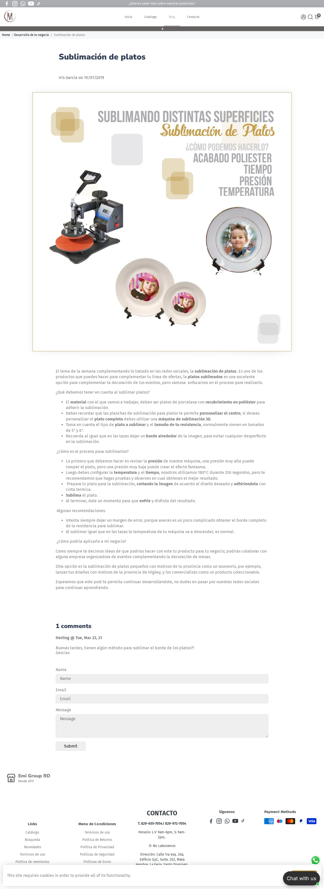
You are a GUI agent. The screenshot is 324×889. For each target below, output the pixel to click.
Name (61, 669)
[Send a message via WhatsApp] (315, 860)
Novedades (32, 847)
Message (63, 710)
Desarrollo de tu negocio (31, 35)
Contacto (193, 17)
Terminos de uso (32, 854)
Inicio (128, 17)
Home (6, 35)
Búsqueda (32, 840)
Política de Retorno (97, 840)
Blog (172, 17)
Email (61, 690)
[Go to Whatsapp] (23, 3)
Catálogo (150, 17)
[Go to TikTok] (38, 3)
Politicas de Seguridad (97, 854)
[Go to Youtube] (31, 3)
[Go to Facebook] (7, 3)
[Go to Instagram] (15, 3)
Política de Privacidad (97, 847)
